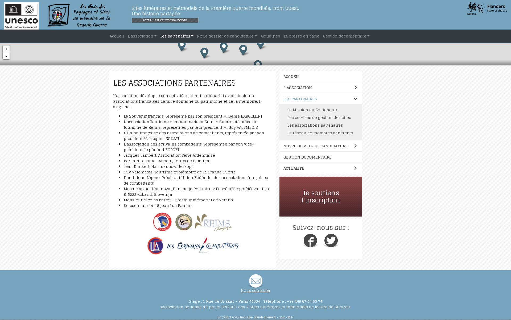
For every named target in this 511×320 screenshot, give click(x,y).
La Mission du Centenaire (312, 109)
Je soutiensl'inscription (321, 196)
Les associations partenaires (315, 125)
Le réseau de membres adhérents (320, 133)
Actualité (293, 168)
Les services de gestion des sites (319, 117)
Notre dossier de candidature (315, 146)
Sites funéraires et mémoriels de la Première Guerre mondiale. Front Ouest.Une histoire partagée (215, 11)
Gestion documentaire (307, 157)
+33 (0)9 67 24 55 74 (304, 301)
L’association (297, 87)
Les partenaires (300, 98)
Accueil (291, 76)
